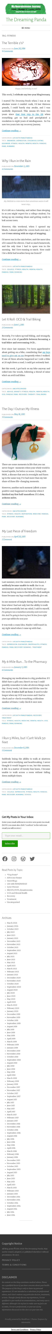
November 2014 (13, 1200)
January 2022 (12, 938)
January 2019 (12, 1048)
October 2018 (12, 1057)
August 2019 (12, 1026)
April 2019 (11, 1039)
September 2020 (14, 987)
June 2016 (11, 1142)
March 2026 (12, 923)
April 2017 (11, 1112)
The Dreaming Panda (26, 19)
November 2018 (13, 1054)
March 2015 (12, 1188)
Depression (21, 140)
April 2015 (11, 1185)
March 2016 (12, 1151)
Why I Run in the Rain (16, 161)
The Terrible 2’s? (13, 43)
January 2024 (12, 926)
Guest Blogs (12, 881)
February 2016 (13, 1154)
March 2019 (12, 1042)
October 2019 (12, 1020)
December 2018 (13, 1051)
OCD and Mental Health (17, 893)
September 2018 (14, 1060)
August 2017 (12, 1099)
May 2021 (11, 962)
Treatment (37, 647)
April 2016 (11, 1148)
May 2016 (11, 1145)
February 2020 (13, 1008)
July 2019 (10, 1029)
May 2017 (11, 1109)
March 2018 (12, 1078)
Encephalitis (34, 644)
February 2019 (13, 1045)
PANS (4, 146)
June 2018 (11, 1069)
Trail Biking (41, 394)
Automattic (25, 1322)
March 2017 (12, 1115)
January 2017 (12, 1121)
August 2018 (12, 1063)
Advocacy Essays (14, 878)
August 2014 (12, 1209)
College (10, 269)
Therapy (31, 394)
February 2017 (13, 1118)
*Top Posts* (12, 875)
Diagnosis (32, 140)
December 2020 (14, 978)
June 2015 (11, 1178)
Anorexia (11, 140)
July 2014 (10, 1212)
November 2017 (13, 1090)
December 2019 (13, 1014)
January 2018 (12, 1084)
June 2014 (11, 1215)
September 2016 (14, 1133)
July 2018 (10, 1066)
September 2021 (14, 950)
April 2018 (11, 1075)
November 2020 (14, 981)
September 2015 (13, 1169)
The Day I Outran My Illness (20, 409)
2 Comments (7, 327)
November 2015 (13, 1163)
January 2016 (12, 1157)
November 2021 (13, 944)
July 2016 (10, 1139)
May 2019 (11, 1035)
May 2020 (11, 999)
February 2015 (13, 1191)
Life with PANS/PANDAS (23, 138)
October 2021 (12, 947)
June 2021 (11, 959)
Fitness (14, 143)
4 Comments (7, 169)
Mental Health (32, 143)
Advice (10, 391)
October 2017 (12, 1093)
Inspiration (26, 514)
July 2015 (10, 1175)
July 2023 (11, 932)
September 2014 (14, 1206)
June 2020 (11, 996)
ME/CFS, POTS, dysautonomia (19, 890)
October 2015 (12, 1166)
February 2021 (13, 972)
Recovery (23, 394)
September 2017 (13, 1096)
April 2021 (11, 966)
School (28, 794)
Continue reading (11, 130)
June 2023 (11, 935)
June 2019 (11, 1032)
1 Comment (7, 539)
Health (21, 143)
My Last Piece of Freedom (19, 531)
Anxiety (17, 391)
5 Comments (7, 417)
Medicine (37, 514)
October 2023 (12, 929)
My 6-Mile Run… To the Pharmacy (24, 661)
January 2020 (12, 1011)
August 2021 (12, 953)
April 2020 (11, 1002)
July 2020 (11, 993)
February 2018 (13, 1081)
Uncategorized (19, 389)
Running (11, 146)
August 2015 (12, 1172)
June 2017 (11, 1105)
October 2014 (12, 1203)
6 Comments (7, 670)
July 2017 (10, 1102)
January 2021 (12, 975)
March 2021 (12, 969)
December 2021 (13, 941)
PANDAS (43, 143)
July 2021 (10, 956)
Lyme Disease (13, 887)
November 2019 (13, 1017)
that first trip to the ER (29, 114)
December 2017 (13, 1087)
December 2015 (13, 1160)
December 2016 (13, 1124)
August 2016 (12, 1136)
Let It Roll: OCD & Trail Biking (21, 319)
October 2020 (13, 984)
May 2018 (11, 1072)
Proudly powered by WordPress (17, 1319)
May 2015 (11, 1182)
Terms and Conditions (19, 1329)
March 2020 (12, 1005)
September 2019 (14, 1023)
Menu (27, 28)
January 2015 (12, 1194)
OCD (3, 394)
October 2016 (12, 1130)
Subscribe (10, 843)
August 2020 (12, 990)
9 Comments (7, 51)
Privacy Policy (11, 1260)
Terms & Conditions (14, 1265)
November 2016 (13, 1127)
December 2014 (13, 1197)
